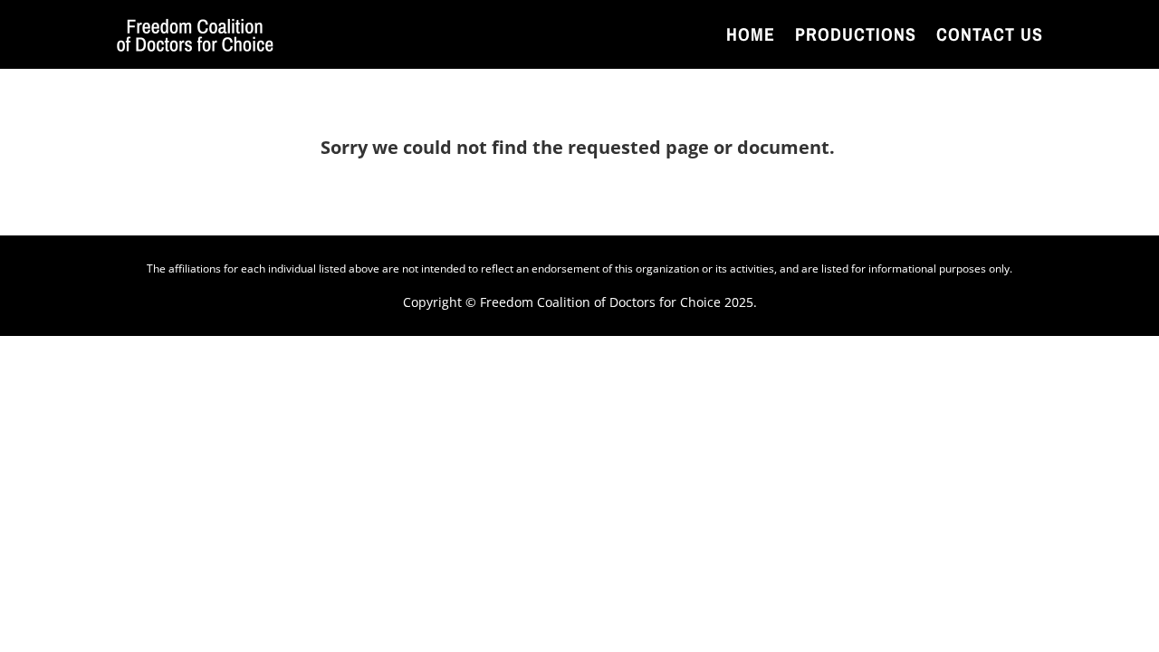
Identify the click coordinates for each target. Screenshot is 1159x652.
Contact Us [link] (989, 34)
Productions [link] (855, 34)
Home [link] (750, 34)
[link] (195, 34)
